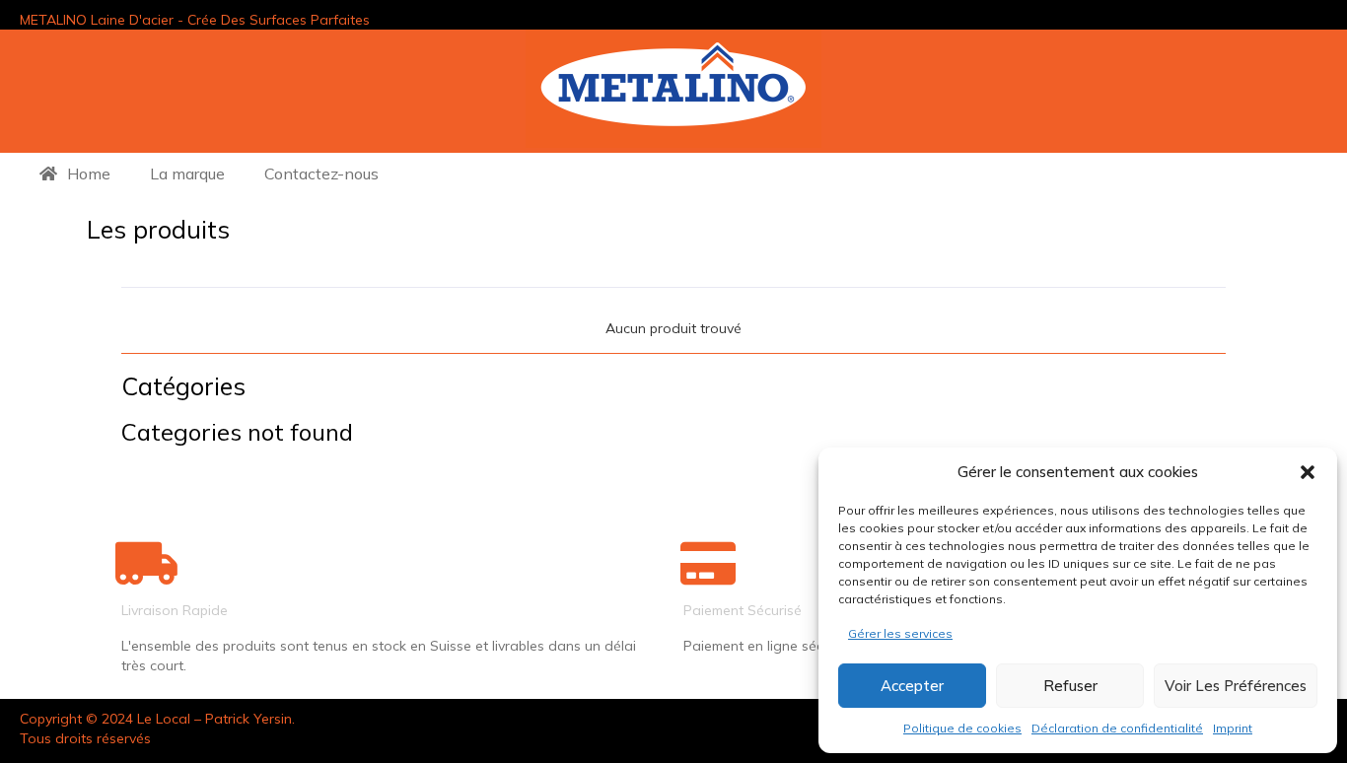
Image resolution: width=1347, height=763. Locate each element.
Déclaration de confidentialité (1117, 728)
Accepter (912, 685)
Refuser (1070, 685)
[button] (1307, 472)
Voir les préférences (1236, 685)
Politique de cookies (962, 728)
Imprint (1232, 728)
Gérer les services (900, 633)
